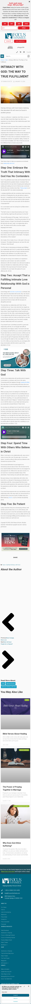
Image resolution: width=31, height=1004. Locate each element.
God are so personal (15, 291)
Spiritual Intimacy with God (13, 564)
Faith (6, 60)
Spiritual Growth (10, 683)
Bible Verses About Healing (15, 734)
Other (24, 28)
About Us (3, 903)
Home (2, 60)
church (10, 497)
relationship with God (8, 163)
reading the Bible (25, 382)
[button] (2, 56)
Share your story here (8, 871)
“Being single (23, 188)
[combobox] (15, 56)
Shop (2, 947)
